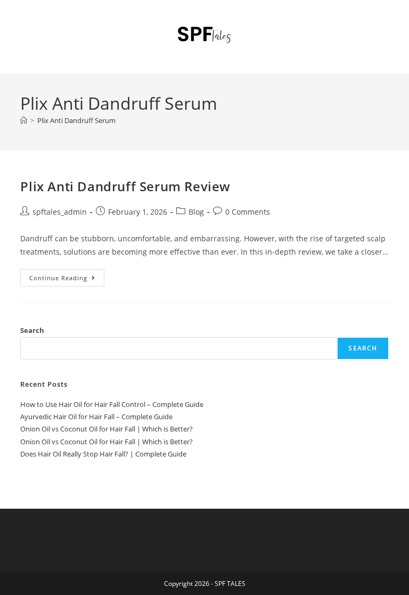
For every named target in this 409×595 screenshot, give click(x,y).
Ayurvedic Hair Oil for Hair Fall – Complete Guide (96, 416)
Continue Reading (66, 280)
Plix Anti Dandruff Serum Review (125, 186)
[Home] (23, 120)
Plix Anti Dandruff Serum (76, 120)
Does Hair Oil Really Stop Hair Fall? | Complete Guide (103, 454)
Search (32, 330)
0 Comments (247, 212)
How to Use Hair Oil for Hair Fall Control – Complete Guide (111, 404)
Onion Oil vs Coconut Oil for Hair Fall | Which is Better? (106, 429)
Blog (196, 212)
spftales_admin (59, 212)
